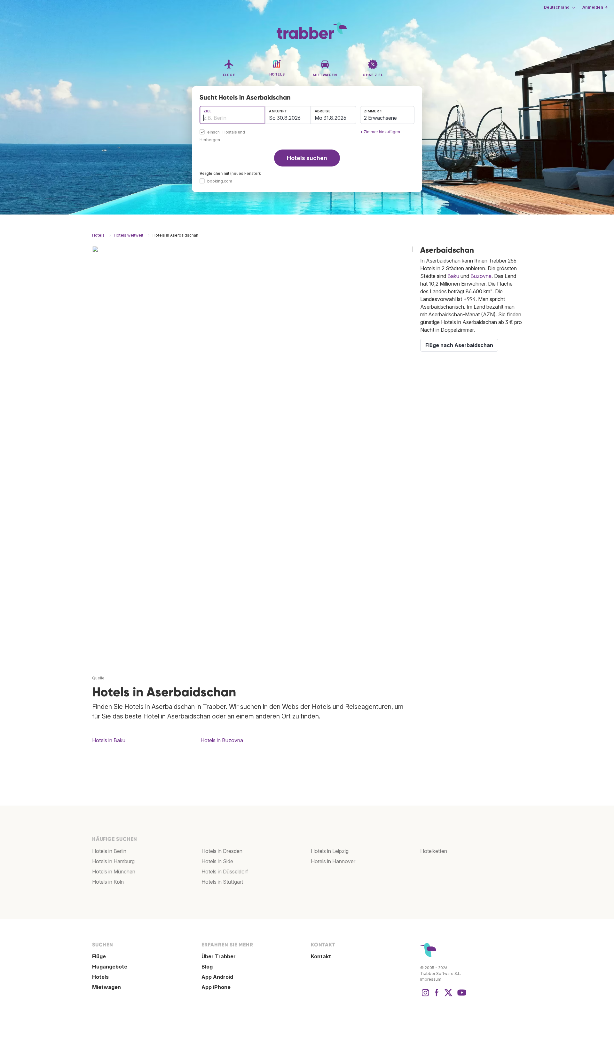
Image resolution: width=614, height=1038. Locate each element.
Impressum (430, 979)
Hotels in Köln (108, 882)
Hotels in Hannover (333, 861)
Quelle (98, 678)
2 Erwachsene (380, 118)
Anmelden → (595, 7)
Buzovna (481, 276)
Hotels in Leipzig (330, 851)
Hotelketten (433, 851)
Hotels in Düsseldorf (224, 871)
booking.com (219, 181)
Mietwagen (106, 987)
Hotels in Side (217, 861)
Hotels (100, 977)
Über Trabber (218, 956)
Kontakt (321, 956)
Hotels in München (113, 871)
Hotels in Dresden (221, 851)
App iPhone (216, 987)
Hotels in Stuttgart (222, 882)
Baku (453, 276)
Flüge (99, 956)
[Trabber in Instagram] (425, 996)
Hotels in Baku (108, 740)
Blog (207, 966)
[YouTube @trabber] (461, 996)
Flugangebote (109, 966)
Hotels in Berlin (109, 851)
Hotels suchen (307, 158)
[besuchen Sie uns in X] (448, 996)
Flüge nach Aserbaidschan (459, 345)
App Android (217, 977)
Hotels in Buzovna (222, 740)
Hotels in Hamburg (113, 861)
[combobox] (232, 115)
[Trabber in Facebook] (437, 996)
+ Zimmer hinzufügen (380, 131)
